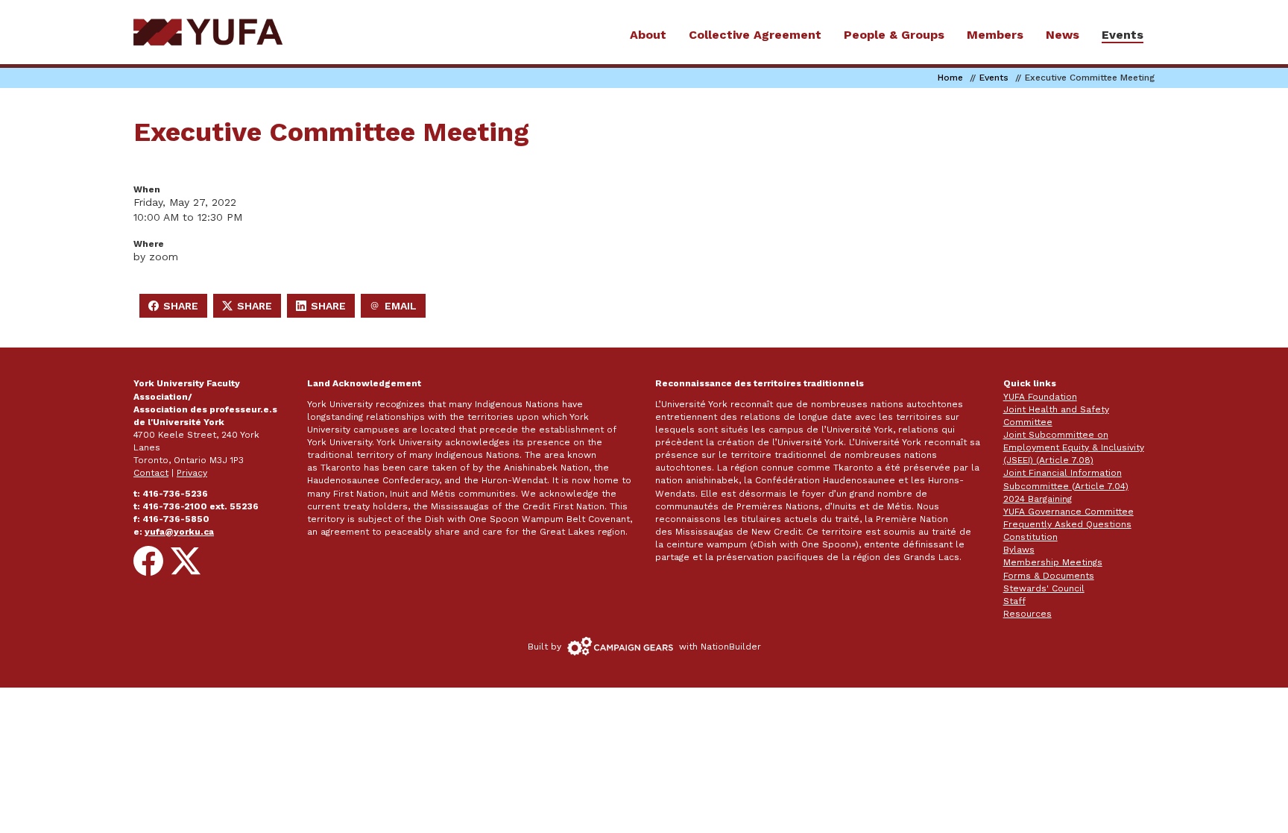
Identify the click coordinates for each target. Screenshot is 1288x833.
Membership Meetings (1052, 562)
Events (993, 77)
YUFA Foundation (1040, 397)
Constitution (1030, 537)
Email (397, 309)
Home (950, 77)
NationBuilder (731, 646)
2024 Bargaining (1037, 499)
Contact (150, 473)
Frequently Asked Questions (1067, 524)
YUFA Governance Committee (1068, 511)
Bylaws (1019, 549)
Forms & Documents (1048, 575)
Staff (1014, 601)
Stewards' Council (1044, 588)
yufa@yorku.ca (179, 531)
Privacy (192, 473)
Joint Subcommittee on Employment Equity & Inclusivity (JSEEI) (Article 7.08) (1073, 447)
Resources (1027, 614)
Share (177, 309)
